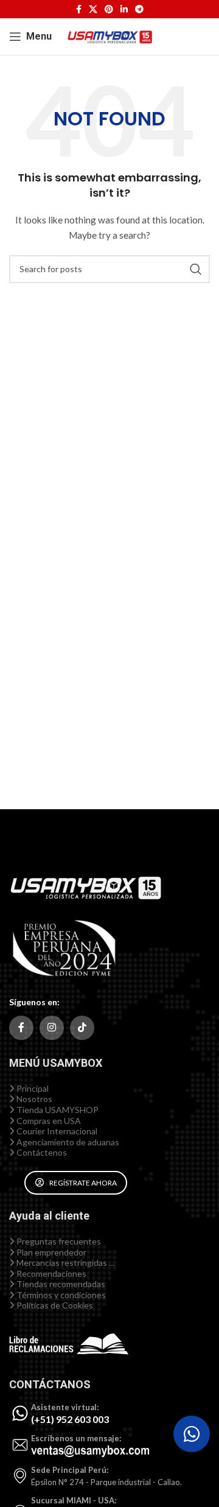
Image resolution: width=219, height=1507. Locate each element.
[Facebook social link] (78, 9)
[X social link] (93, 9)
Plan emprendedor (50, 1252)
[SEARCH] (196, 269)
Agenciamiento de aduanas (67, 1142)
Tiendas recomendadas (60, 1284)
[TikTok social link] (82, 1028)
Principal (32, 1088)
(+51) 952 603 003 (70, 1419)
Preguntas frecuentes (58, 1241)
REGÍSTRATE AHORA (83, 1182)
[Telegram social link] (139, 9)
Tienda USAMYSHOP (57, 1110)
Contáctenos (41, 1152)
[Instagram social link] (52, 1028)
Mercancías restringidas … (65, 1262)
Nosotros (33, 1099)
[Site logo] (109, 35)
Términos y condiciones (60, 1295)
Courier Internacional (56, 1131)
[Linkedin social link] (124, 9)
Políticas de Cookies (54, 1305)
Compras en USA (48, 1120)
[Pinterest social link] (109, 9)
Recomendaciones (50, 1273)
